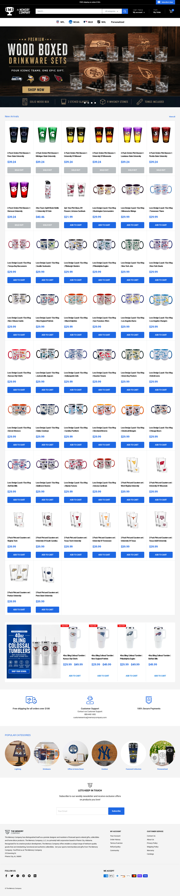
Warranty (150, 830)
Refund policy (115, 826)
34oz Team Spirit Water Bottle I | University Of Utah (47, 188)
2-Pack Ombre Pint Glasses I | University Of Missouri (75, 133)
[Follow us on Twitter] (12, 854)
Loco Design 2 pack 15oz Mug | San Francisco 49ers (104, 298)
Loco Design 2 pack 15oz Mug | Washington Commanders (104, 188)
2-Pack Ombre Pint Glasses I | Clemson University (18, 188)
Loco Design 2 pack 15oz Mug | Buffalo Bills (19, 463)
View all (172, 96)
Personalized (117, 22)
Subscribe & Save (167, 2)
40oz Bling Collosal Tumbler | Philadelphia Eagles (131, 636)
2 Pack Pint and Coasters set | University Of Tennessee (103, 518)
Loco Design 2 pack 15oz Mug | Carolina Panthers (75, 408)
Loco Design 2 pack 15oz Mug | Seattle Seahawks (47, 243)
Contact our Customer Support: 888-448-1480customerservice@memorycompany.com (90, 693)
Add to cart (76, 204)
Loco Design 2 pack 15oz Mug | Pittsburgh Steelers (75, 243)
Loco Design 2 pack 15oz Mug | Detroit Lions (161, 353)
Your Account (115, 815)
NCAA (75, 22)
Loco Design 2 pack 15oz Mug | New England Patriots (47, 298)
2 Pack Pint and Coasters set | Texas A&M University (160, 518)
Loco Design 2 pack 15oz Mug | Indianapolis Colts (75, 353)
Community (114, 830)
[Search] (125, 11)
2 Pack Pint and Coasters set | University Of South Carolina (47, 518)
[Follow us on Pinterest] (23, 854)
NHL (103, 22)
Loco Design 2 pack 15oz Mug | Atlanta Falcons (75, 463)
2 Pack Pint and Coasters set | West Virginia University (132, 463)
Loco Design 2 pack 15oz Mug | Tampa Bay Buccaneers (19, 243)
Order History (115, 819)
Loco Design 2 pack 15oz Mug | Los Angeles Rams (132, 298)
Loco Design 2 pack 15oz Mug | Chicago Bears (161, 408)
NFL (62, 22)
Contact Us (151, 815)
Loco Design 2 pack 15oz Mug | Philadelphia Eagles (104, 243)
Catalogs (150, 833)
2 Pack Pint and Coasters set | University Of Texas (132, 518)
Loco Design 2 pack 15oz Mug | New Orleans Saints (19, 298)
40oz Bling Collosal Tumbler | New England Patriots (102, 636)
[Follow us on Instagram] (17, 854)
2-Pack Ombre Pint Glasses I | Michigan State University (47, 133)
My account (138, 12)
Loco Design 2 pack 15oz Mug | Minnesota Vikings (132, 188)
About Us (150, 819)
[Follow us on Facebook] (6, 854)
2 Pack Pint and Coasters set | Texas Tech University (75, 518)
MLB (90, 22)
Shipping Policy (152, 826)
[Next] (174, 631)
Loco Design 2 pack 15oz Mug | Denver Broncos (19, 408)
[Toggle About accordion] (53, 811)
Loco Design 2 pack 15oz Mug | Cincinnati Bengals (132, 408)
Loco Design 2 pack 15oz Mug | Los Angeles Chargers (161, 298)
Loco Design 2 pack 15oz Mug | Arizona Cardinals (104, 463)
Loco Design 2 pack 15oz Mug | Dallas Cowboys (47, 408)
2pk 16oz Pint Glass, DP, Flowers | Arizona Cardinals (74, 188)
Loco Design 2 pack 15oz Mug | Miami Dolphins (75, 298)
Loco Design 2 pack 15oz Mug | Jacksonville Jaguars (47, 353)
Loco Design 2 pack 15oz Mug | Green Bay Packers (132, 353)
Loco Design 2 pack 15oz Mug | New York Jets (132, 243)
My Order (157, 11)
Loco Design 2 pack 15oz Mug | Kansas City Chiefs (19, 353)
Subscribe (116, 790)
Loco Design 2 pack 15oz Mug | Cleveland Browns (104, 408)
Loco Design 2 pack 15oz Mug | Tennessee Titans (161, 188)
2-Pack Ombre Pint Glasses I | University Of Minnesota (103, 133)
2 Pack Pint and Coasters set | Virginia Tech (18, 518)
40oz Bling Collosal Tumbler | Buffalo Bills (159, 636)
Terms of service (116, 822)
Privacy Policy (152, 822)
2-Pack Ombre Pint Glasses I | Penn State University (18, 133)
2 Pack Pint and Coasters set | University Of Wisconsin (160, 463)
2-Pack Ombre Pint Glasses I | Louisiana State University (132, 133)
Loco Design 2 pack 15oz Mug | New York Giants (161, 243)
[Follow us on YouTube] (29, 854)
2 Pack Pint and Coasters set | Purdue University (18, 573)
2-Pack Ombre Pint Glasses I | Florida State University (160, 133)
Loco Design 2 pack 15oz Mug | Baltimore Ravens (47, 463)
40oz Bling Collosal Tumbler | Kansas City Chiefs (74, 636)
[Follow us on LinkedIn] (35, 854)
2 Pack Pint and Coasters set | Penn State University (47, 573)
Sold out (19, 149)
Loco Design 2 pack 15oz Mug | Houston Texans (104, 353)
